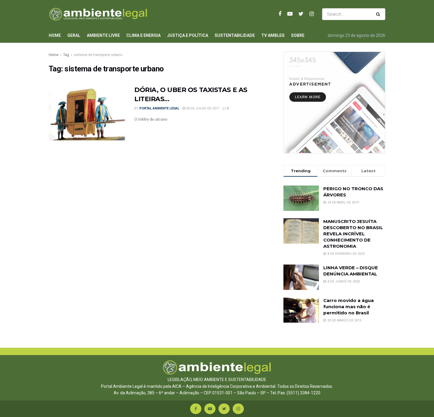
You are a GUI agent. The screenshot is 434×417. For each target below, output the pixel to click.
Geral (73, 35)
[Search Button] (379, 14)
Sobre (297, 35)
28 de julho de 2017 (202, 108)
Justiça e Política (187, 35)
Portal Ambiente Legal (159, 108)
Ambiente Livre (103, 35)
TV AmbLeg (273, 35)
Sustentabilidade (235, 35)
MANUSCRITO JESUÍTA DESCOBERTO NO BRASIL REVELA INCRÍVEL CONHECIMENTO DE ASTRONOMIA (353, 234)
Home (55, 35)
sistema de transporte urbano (98, 55)
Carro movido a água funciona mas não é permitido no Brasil (348, 307)
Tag (66, 55)
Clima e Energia (143, 35)
